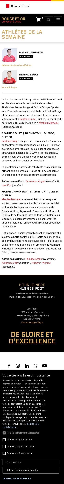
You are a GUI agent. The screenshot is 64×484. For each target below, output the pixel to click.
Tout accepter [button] (14, 462)
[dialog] (32, 427)
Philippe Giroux (34, 258)
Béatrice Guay (27, 119)
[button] (17, 478)
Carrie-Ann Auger (35, 181)
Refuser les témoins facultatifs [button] (22, 470)
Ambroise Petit (10, 262)
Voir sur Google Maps (32, 322)
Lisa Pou (6, 185)
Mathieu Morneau (48, 122)
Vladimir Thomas (41, 262)
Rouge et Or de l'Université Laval (13, 20)
